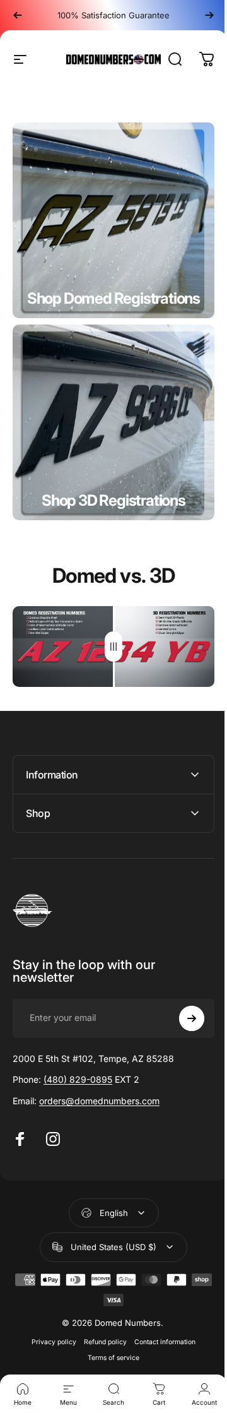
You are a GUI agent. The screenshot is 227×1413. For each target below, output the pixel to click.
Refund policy (100, 1338)
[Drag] (113, 646)
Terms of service (109, 1354)
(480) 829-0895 (78, 1075)
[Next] (209, 15)
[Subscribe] (182, 1014)
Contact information (160, 1338)
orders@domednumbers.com (99, 1097)
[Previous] (18, 15)
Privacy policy (49, 1338)
